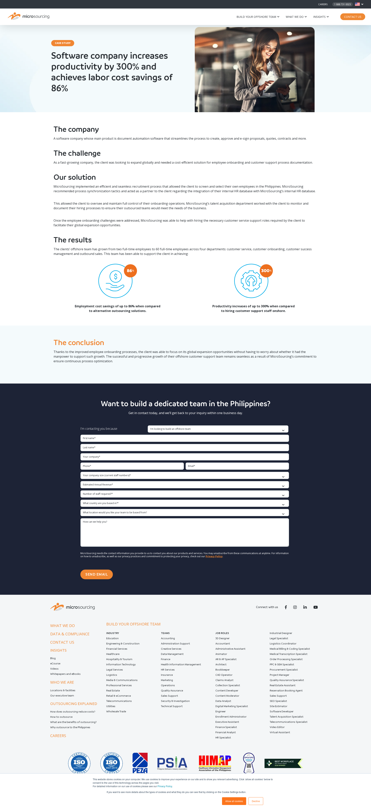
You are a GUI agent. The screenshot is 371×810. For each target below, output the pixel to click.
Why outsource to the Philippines (70, 727)
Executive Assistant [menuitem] (227, 722)
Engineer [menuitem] (220, 711)
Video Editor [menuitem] (277, 727)
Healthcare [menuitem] (112, 654)
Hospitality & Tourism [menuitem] (119, 659)
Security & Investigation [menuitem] (175, 701)
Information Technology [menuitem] (121, 664)
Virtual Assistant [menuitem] (280, 732)
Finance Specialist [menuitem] (226, 727)
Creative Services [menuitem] (171, 648)
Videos (54, 668)
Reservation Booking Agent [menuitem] (286, 690)
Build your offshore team (256, 17)
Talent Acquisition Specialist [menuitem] (286, 716)
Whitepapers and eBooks (65, 674)
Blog (53, 658)
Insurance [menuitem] (167, 675)
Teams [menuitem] (165, 633)
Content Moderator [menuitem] (227, 695)
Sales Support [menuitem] (169, 695)
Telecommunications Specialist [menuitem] (288, 722)
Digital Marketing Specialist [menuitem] (231, 706)
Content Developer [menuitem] (226, 690)
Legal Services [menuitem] (114, 669)
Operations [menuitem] (168, 685)
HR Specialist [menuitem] (223, 737)
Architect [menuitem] (220, 664)
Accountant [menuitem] (222, 643)
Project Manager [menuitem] (279, 675)
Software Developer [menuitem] (282, 711)
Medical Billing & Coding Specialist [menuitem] (290, 648)
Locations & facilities (62, 690)
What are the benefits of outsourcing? (73, 722)
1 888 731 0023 (342, 4)
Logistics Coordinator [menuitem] (283, 643)
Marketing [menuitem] (167, 680)
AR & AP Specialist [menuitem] (226, 659)
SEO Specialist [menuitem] (278, 701)
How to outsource (61, 717)
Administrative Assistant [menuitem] (230, 648)
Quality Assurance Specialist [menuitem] (287, 680)
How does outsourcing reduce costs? (72, 711)
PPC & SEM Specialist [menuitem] (282, 664)
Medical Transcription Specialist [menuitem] (288, 654)
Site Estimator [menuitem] (278, 706)
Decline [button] (256, 801)
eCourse (55, 663)
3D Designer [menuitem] (222, 638)
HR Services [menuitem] (168, 669)
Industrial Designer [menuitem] (281, 633)
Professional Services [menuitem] (119, 685)
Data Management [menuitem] (172, 654)
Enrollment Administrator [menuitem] (231, 716)
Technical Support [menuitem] (172, 706)
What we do (295, 17)
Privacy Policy (164, 786)
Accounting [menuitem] (168, 638)
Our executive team (62, 695)
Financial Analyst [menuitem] (225, 732)
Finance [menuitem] (165, 659)
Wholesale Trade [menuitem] (116, 711)
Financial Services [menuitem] (116, 648)
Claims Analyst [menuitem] (224, 680)
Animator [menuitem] (221, 654)
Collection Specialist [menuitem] (227, 685)
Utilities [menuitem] (110, 706)
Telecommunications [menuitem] (119, 701)
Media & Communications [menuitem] (122, 680)
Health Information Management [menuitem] (181, 664)
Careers (323, 4)
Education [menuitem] (112, 638)
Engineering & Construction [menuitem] (123, 643)
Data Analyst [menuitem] (223, 701)
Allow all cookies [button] (234, 801)
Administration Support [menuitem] (175, 643)
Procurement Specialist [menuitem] (284, 669)
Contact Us (352, 17)
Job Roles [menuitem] (222, 633)
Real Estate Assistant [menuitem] (282, 685)
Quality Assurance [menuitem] (172, 690)
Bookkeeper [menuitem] (222, 669)
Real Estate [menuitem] (113, 690)
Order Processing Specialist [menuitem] (286, 659)
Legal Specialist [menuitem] (279, 638)
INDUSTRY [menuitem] (112, 633)
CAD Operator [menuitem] (223, 675)
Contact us (62, 642)
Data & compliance (69, 634)
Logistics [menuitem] (111, 675)
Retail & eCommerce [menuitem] (118, 695)
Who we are (62, 682)
